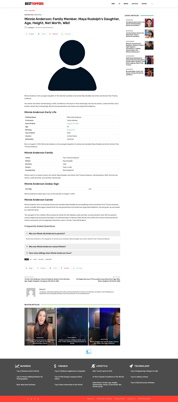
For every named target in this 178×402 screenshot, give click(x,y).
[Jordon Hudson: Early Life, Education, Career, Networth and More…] (149, 33)
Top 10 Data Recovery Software (143, 382)
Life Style (37, 15)
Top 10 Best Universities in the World (68, 384)
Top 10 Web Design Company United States (68, 377)
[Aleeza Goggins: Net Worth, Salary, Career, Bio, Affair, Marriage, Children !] (104, 327)
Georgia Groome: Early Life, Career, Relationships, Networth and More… (135, 23)
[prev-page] (25, 348)
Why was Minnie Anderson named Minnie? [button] (47, 246)
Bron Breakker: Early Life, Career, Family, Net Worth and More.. (134, 73)
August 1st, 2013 (73, 123)
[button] (152, 3)
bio (30, 259)
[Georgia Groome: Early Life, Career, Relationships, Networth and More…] (149, 23)
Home (26, 10)
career (35, 259)
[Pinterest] (34, 399)
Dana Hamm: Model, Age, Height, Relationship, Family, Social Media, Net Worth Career (107, 384)
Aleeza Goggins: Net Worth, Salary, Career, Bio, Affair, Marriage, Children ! (104, 342)
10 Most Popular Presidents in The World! (108, 376)
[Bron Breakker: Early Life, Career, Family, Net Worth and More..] (149, 72)
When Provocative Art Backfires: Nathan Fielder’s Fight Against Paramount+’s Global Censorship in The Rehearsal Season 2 (135, 48)
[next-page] (28, 348)
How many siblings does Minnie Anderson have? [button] (50, 253)
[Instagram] (31, 399)
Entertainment (72, 337)
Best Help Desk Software (26, 384)
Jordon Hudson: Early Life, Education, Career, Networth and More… (135, 34)
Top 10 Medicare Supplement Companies (70, 371)
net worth (41, 259)
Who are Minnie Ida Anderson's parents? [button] (47, 233)
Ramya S (31, 27)
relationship (48, 259)
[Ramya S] (25, 27)
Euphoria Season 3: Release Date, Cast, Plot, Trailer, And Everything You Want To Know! (72, 341)
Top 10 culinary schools (139, 376)
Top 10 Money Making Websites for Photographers (30, 377)
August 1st (71, 130)
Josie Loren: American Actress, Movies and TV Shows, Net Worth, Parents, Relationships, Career (40, 341)
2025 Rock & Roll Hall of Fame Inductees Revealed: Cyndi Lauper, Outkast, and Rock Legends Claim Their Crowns (135, 61)
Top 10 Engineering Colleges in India (144, 371)
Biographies (32, 10)
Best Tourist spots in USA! (102, 371)
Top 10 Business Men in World (28, 371)
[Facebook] (28, 399)
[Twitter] (38, 399)
